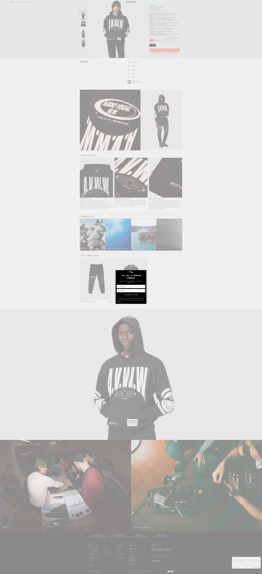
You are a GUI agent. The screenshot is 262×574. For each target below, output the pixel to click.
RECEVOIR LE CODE (131, 294)
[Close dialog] (144, 272)
